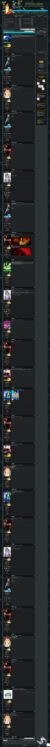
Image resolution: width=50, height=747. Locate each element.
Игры (32, 26)
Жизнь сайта (35, 12)
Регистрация (43, 33)
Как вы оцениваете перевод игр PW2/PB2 (9, 22)
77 (22, 86)
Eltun (37, 78)
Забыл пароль (39, 33)
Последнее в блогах (40, 15)
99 (23, 688)
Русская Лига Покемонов (41, 66)
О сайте (43, 12)
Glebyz (7, 368)
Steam (4, 26)
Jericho (7, 143)
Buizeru (16, 18)
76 (22, 55)
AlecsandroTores (39, 104)
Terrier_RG (41, 63)
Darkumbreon (7, 288)
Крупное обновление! (42, 93)
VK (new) (12, 59)
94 (22, 545)
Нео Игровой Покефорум (41, 65)
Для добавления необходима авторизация (41, 52)
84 (22, 288)
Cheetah (7, 86)
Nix (8, 30)
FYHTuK (7, 389)
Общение (27, 12)
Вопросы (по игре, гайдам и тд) (8, 18)
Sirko (7, 55)
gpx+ (12, 58)
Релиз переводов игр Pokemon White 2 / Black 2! (42, 77)
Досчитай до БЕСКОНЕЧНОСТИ (8, 21)
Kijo (16, 21)
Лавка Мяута (41, 64)
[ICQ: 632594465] (16, 85)
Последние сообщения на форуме (18, 15)
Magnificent (8, 688)
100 (22, 712)
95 (22, 576)
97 (22, 635)
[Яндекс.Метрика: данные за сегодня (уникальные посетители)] (41, 70)
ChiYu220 (16, 22)
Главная (10, 12)
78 (22, 112)
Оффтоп (32, 21)
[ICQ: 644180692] (16, 111)
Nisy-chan (7, 34)
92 (22, 490)
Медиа (19, 12)
